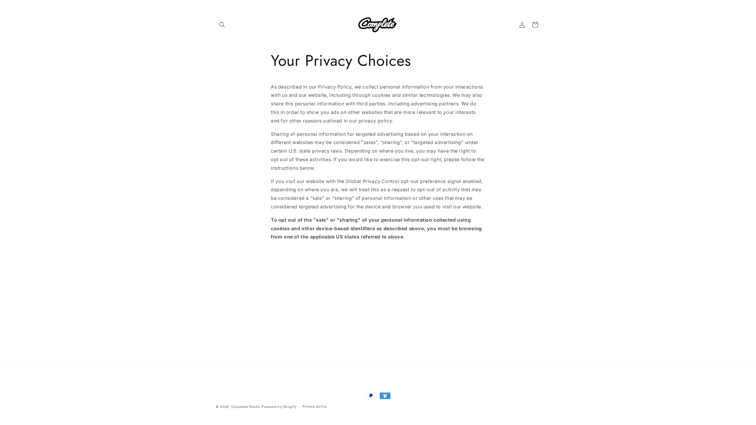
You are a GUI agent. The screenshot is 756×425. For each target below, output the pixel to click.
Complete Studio (246, 407)
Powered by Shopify (279, 407)
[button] (222, 24)
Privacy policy (314, 406)
